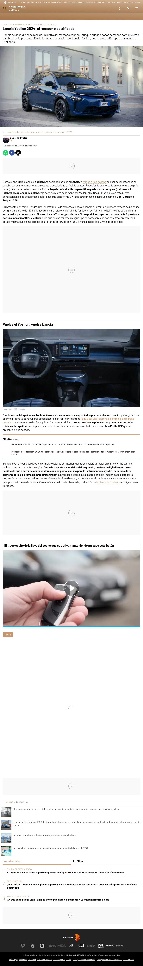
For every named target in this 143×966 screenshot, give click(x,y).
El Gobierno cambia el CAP (94, 2)
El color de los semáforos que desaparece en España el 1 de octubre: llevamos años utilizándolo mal (65, 872)
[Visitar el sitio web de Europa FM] (91, 946)
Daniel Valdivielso (18, 137)
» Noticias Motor (21, 802)
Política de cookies (44, 959)
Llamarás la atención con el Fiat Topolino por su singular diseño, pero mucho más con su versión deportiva (62, 444)
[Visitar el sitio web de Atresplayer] (110, 946)
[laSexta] (10, 2)
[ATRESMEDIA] (71, 937)
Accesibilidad (128, 959)
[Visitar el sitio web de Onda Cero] (81, 946)
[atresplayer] (121, 8)
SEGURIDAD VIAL (15, 881)
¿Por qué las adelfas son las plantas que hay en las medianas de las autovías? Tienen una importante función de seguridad (72, 886)
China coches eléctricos (72, 2)
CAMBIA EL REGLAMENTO (19, 869)
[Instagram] (11, 140)
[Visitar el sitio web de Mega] (62, 946)
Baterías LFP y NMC (54, 2)
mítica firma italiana (94, 181)
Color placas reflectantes (116, 2)
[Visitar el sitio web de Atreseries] (71, 946)
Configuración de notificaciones (109, 959)
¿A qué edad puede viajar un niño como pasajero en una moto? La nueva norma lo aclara (58, 899)
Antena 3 (9, 802)
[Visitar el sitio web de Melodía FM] (100, 946)
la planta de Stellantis (108, 482)
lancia (8, 634)
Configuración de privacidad (84, 960)
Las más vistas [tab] (12, 861)
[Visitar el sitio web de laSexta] (32, 946)
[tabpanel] (71, 884)
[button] (127, 8)
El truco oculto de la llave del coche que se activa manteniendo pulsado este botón (59, 545)
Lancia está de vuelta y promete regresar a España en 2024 (39, 131)
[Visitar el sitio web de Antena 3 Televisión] (23, 946)
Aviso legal (13, 959)
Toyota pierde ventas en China (33, 2)
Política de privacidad (27, 959)
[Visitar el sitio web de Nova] (52, 946)
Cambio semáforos (134, 2)
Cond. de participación (62, 959)
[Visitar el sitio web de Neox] (42, 946)
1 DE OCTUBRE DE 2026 (18, 896)
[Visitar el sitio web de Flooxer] (120, 946)
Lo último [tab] (78, 861)
